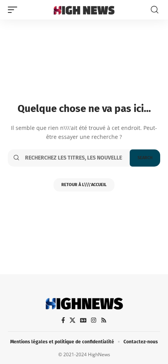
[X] (72, 320)
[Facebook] (63, 320)
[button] (14, 10)
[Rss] (104, 320)
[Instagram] (93, 320)
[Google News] (83, 320)
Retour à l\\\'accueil (84, 184)
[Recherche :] (74, 158)
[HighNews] (84, 10)
